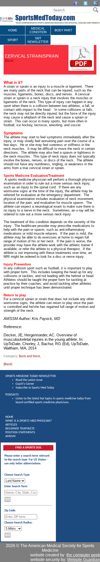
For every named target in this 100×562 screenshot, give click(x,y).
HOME (9, 417)
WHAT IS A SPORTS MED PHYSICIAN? (28, 420)
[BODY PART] (63, 34)
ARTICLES (11, 424)
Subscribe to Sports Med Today (35, 387)
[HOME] (12, 34)
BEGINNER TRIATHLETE (20, 428)
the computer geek (83, 555)
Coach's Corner (25, 383)
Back (9, 60)
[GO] (95, 9)
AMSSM (10, 436)
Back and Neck (29, 356)
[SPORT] (12, 43)
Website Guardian (83, 559)
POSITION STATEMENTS (20, 432)
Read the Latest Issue (29, 380)
